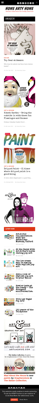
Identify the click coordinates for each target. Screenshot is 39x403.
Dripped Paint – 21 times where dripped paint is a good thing (17, 171)
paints (7, 378)
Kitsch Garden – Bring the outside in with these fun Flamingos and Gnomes (18, 115)
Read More (24, 399)
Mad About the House (15, 375)
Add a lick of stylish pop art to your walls (24, 276)
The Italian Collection (15, 380)
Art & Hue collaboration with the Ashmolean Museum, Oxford (24, 238)
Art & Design (9, 110)
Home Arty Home (21, 70)
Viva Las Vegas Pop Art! (24, 300)
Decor (6, 58)
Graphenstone (21, 378)
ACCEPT (14, 399)
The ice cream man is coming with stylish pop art (25, 264)
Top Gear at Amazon (14, 60)
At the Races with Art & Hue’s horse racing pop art (25, 251)
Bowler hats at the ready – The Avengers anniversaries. (24, 289)
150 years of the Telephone (24, 311)
